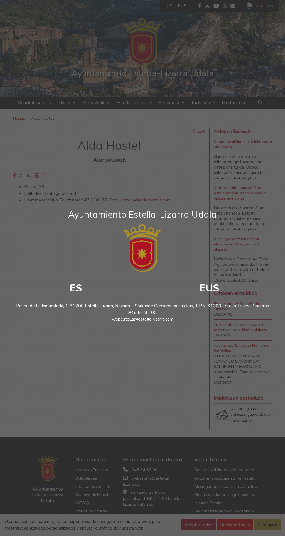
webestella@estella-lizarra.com (142, 319)
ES (76, 288)
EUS (209, 288)
